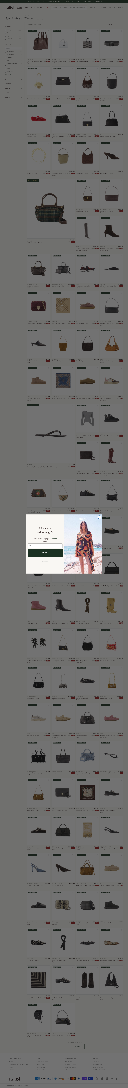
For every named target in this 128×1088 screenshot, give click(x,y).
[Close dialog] (99, 517)
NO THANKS (45, 561)
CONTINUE (45, 552)
